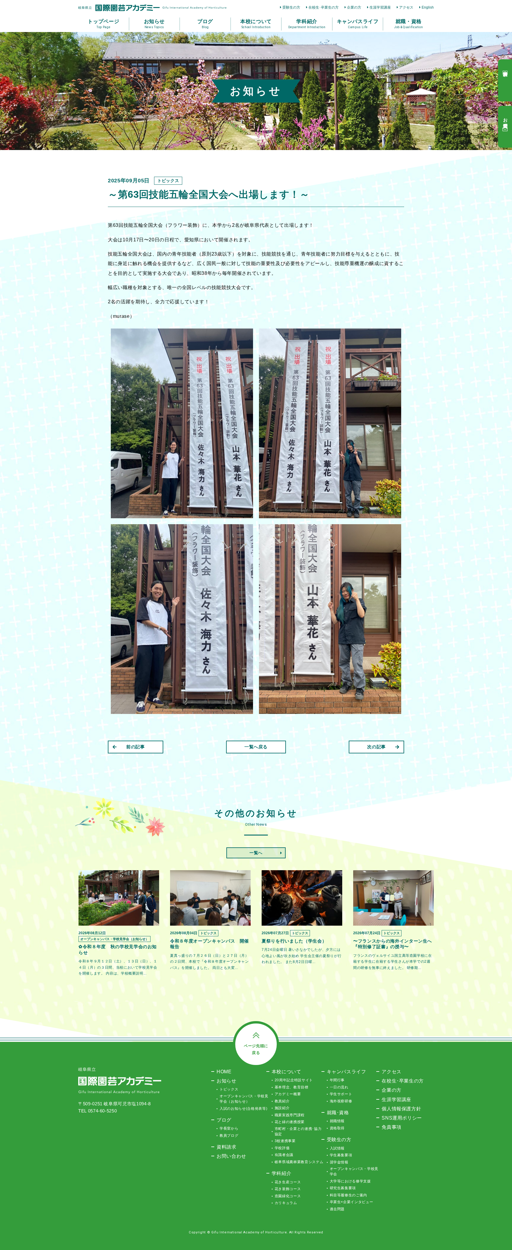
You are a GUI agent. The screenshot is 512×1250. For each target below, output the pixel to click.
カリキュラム (286, 1203)
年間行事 (337, 1080)
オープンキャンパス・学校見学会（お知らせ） (244, 1099)
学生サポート (341, 1094)
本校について (286, 1071)
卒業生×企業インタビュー (351, 1202)
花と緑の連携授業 (290, 1122)
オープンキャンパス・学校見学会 (354, 1171)
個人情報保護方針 (401, 1108)
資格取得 (337, 1128)
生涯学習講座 (380, 7)
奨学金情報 (339, 1162)
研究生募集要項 (343, 1188)
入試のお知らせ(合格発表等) (243, 1108)
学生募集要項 (341, 1155)
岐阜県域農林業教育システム (299, 1162)
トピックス (229, 1089)
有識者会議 (284, 1155)
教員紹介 (282, 1101)
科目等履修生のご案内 (348, 1195)
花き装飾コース (288, 1189)
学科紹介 (282, 1173)
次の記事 (376, 746)
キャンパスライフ (346, 1071)
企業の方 (354, 7)
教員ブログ (229, 1135)
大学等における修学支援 (350, 1181)
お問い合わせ (231, 1156)
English (428, 7)
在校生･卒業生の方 (323, 7)
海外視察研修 (341, 1101)
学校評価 (282, 1148)
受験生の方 (291, 7)
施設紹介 (282, 1108)
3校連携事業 (285, 1141)
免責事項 (391, 1127)
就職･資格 (338, 1112)
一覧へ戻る (256, 746)
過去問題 (337, 1209)
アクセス (406, 7)
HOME (224, 1071)
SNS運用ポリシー (402, 1117)
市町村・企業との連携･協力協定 (298, 1131)
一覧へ (256, 852)
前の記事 (135, 746)
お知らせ (226, 1080)
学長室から (229, 1128)
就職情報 (337, 1121)
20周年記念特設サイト (294, 1080)
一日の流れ (339, 1087)
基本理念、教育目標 (291, 1087)
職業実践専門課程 (290, 1115)
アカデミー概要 (288, 1094)
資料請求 (226, 1146)
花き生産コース (288, 1182)
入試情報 (337, 1148)
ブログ (224, 1120)
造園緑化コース (288, 1196)
